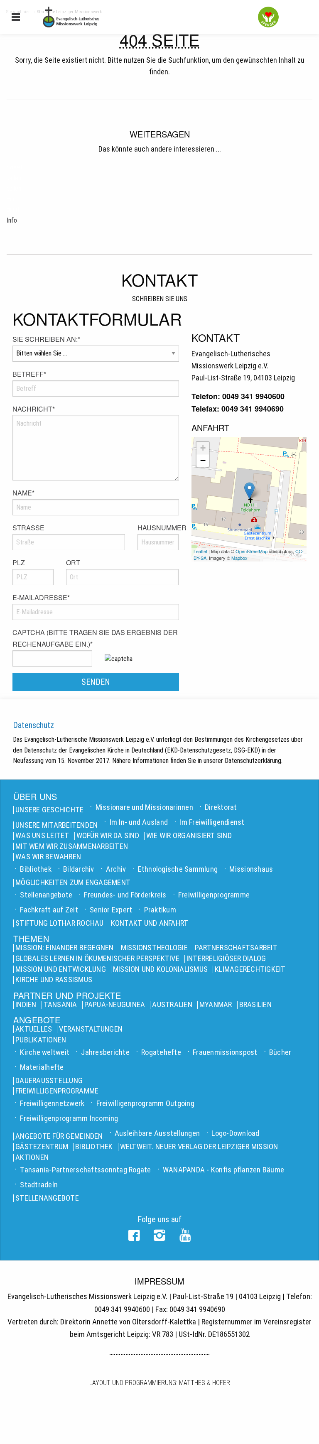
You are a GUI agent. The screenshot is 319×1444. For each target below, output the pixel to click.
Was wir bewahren (48, 857)
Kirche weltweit (44, 1052)
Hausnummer (158, 527)
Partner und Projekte (67, 995)
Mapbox (239, 557)
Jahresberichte (105, 1052)
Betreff (29, 374)
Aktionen (32, 1158)
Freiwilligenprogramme (214, 894)
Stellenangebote (46, 894)
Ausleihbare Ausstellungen (157, 1133)
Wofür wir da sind (107, 836)
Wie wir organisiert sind (189, 836)
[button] (14, 167)
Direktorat (221, 807)
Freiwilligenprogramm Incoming (69, 1118)
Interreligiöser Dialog (226, 959)
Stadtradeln (39, 1184)
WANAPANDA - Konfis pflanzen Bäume (223, 1169)
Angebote (36, 1020)
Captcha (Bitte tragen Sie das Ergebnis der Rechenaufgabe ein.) (95, 638)
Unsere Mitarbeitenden (56, 825)
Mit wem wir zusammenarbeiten (71, 847)
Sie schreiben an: (46, 339)
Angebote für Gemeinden (59, 1136)
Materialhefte (42, 1067)
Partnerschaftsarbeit (236, 948)
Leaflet (200, 551)
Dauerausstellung (49, 1081)
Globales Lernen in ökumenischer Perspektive (97, 959)
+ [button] (203, 448)
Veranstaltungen (91, 1029)
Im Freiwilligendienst (211, 822)
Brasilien (255, 1005)
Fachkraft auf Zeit (49, 909)
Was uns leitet (42, 836)
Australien (172, 1005)
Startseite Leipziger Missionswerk (110, 17)
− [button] (203, 460)
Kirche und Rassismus (53, 980)
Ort (73, 562)
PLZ (18, 562)
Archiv (116, 869)
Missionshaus (251, 869)
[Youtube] (185, 1238)
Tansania (60, 1005)
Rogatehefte (161, 1052)
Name (23, 493)
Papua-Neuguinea (114, 1005)
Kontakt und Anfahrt (150, 923)
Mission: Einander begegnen (64, 948)
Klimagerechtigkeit (250, 969)
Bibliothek (36, 869)
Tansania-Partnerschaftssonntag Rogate (85, 1169)
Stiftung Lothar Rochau (59, 923)
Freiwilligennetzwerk (52, 1103)
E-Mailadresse (41, 597)
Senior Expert (111, 909)
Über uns (35, 796)
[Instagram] (159, 1238)
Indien (26, 1005)
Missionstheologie (154, 948)
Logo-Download (235, 1133)
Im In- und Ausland (139, 822)
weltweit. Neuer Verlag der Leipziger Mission (199, 1147)
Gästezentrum (41, 1147)
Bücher (280, 1052)
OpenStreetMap (251, 551)
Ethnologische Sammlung (178, 869)
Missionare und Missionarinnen (144, 807)
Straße (28, 527)
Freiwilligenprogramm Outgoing (145, 1103)
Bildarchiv (78, 869)
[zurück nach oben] (308, 1427)
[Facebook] (134, 1238)
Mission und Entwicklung (60, 969)
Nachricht (33, 409)
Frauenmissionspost (225, 1052)
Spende (268, 17)
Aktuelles (33, 1029)
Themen (31, 938)
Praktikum (160, 909)
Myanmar (215, 1005)
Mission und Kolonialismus (160, 969)
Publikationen (40, 1040)
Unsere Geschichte (49, 810)
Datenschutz (33, 725)
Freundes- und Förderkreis (125, 894)
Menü (16, 16)
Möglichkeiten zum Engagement (72, 883)
